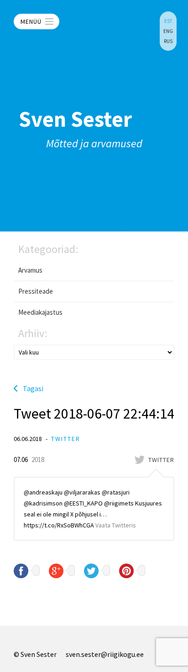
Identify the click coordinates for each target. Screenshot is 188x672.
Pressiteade (35, 291)
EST (168, 21)
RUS (168, 41)
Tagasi (33, 388)
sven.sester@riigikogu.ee (105, 654)
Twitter (65, 439)
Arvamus (30, 270)
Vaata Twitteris (115, 525)
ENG (168, 31)
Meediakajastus (40, 312)
